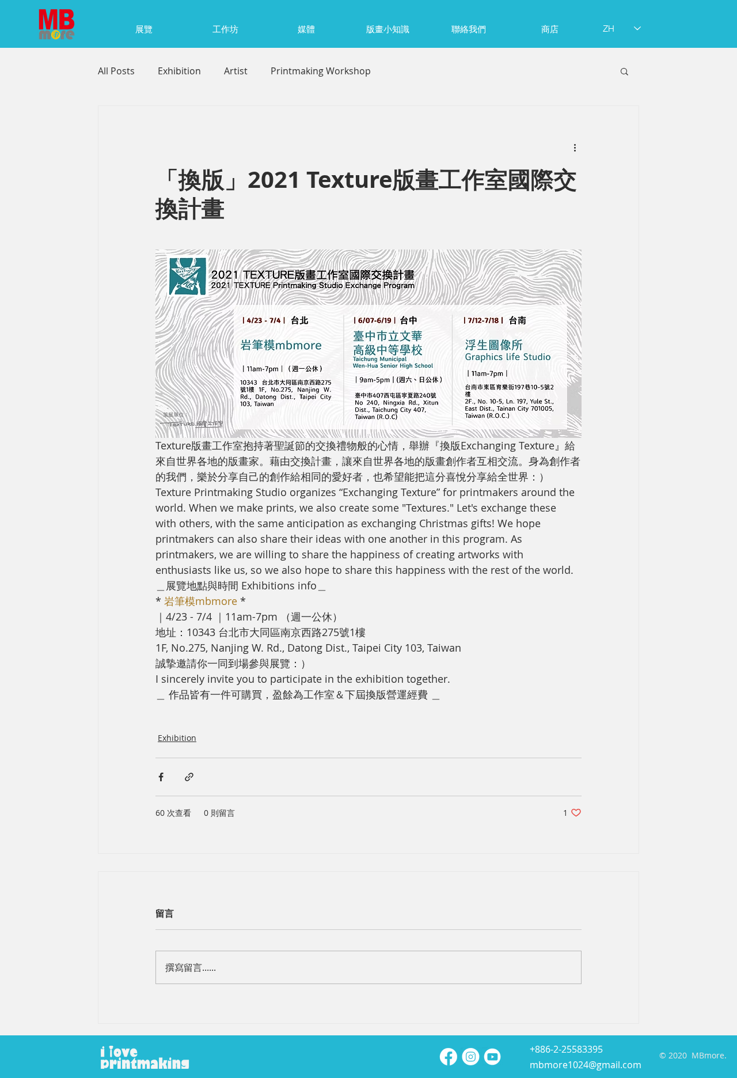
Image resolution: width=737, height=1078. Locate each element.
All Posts (116, 71)
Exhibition (179, 71)
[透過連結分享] (189, 776)
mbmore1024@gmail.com (585, 1064)
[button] (624, 70)
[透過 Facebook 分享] (160, 776)
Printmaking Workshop (321, 71)
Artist (236, 71)
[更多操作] (575, 147)
